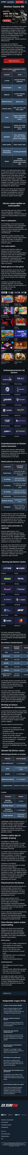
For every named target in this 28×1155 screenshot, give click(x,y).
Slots (22, 292)
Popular (3, 292)
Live (10, 292)
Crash (16, 292)
